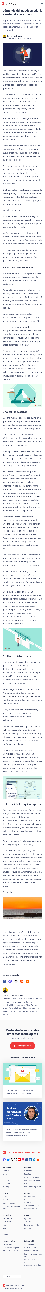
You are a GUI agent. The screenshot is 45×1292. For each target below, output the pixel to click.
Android (6, 1174)
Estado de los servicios (13, 1288)
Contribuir (6, 1231)
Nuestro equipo (30, 1248)
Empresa (6, 1180)
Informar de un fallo (31, 1225)
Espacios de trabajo (31, 1177)
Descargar (6, 1187)
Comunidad (7, 1222)
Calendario (7, 1200)
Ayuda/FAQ (28, 1218)
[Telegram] (34, 1159)
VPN (25, 1184)
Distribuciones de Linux (11, 1251)
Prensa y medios (9, 1244)
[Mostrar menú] (42, 3)
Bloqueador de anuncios (33, 1180)
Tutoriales (27, 1222)
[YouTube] (19, 1159)
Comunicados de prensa (11, 1248)
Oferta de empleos (31, 1251)
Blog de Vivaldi (29, 1197)
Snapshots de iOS (30, 1209)
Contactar (27, 1228)
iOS (4, 1177)
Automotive (7, 1184)
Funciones (28, 1171)
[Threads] (12, 1159)
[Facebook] (26, 1159)
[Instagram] (23, 1159)
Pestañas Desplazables (29, 496)
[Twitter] (15, 1159)
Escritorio (6, 1171)
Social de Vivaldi (8, 1218)
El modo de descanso (12, 351)
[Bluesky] (8, 1159)
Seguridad (28, 1268)
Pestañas (27, 1174)
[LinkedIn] (30, 1159)
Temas (5, 1228)
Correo (5, 1197)
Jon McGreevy (16, 36)
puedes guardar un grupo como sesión (21, 565)
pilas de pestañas (13, 523)
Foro (4, 1225)
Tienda (5, 1234)
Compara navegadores (32, 1187)
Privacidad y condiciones (33, 1265)
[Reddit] (38, 1159)
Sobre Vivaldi (29, 1244)
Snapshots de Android (32, 1205)
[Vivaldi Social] (4, 1159)
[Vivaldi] (9, 3)
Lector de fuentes (9, 1203)
